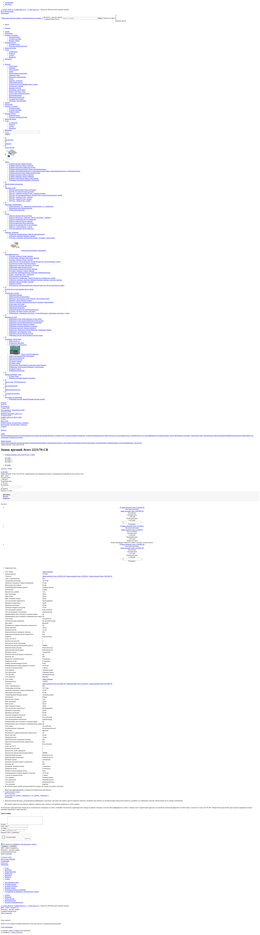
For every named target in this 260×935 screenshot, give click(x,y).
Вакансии (12, 57)
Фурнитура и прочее (16, 86)
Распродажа (13, 66)
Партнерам (8, 33)
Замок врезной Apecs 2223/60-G (77, 576)
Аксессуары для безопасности (19, 93)
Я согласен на (19, 844)
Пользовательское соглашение (15, 890)
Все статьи (4, 421)
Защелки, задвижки (15, 81)
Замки (11, 71)
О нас (7, 50)
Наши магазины (10, 48)
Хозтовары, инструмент (17, 90)
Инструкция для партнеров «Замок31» (14, 424)
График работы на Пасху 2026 (11, 417)
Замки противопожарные (33, 443)
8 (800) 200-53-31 (20, 9)
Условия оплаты (14, 37)
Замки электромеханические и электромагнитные (59, 443)
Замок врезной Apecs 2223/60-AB (54, 576)
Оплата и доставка (11, 35)
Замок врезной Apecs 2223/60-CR (100, 576)
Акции (7, 31)
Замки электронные (121, 443)
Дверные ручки (14, 75)
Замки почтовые (96, 443)
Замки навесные (6, 443)
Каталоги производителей (18, 46)
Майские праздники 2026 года (11, 413)
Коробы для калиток (135, 443)
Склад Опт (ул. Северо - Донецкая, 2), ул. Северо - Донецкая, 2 (27, 795)
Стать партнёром (7, 927)
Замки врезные (47, 572)
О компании (13, 51)
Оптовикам (5, 13)
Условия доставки (15, 39)
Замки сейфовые (108, 443)
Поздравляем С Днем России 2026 (13, 410)
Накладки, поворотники (17, 77)
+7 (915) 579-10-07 (16, 932)
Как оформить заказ (12, 882)
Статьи (11, 55)
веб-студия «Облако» (8, 859)
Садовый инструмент (16, 99)
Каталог (7, 28)
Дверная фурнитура (16, 82)
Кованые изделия (15, 88)
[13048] (8, 465)
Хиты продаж (13, 70)
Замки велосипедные (83, 443)
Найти (7, 134)
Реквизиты (8, 873)
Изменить (6, 498)
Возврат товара (14, 41)
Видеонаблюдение (15, 95)
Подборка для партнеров (17, 101)
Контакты (8, 59)
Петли (11, 79)
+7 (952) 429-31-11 (33, 9)
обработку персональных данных (24, 844)
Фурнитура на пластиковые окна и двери (23, 84)
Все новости (5, 406)
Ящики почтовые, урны (17, 92)
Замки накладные (18, 443)
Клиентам (4, 863)
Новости (12, 53)
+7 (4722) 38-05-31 (7, 9)
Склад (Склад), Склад (12, 792)
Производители (10, 42)
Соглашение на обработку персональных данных (22, 891)
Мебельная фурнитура (16, 97)
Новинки (12, 68)
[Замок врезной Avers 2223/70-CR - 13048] (20, 455)
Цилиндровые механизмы (18, 73)
